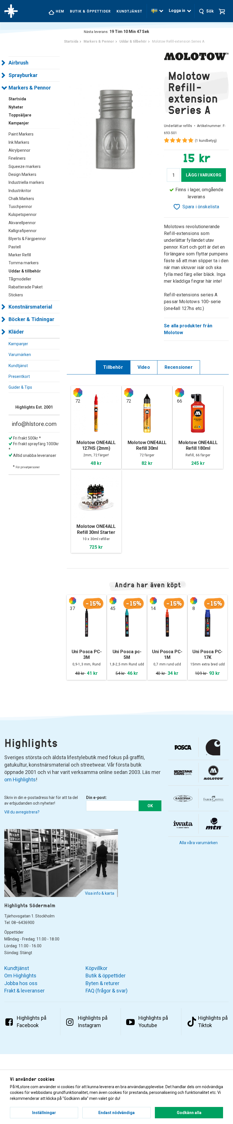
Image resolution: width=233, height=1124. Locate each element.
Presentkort (19, 376)
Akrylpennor (19, 150)
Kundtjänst (129, 11)
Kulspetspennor (23, 214)
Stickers (16, 295)
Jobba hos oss (21, 983)
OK (150, 806)
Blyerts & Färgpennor (27, 238)
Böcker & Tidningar (31, 319)
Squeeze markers (25, 166)
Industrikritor (20, 190)
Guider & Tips (20, 387)
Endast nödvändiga (116, 1112)
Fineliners (17, 158)
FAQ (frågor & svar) (107, 991)
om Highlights (20, 779)
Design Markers (22, 174)
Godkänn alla (189, 1112)
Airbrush (18, 63)
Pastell (15, 247)
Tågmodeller (20, 279)
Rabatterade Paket (26, 287)
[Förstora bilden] (115, 129)
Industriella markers (26, 182)
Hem (59, 11)
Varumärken (20, 354)
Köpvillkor (96, 968)
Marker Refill (20, 255)
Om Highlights (20, 976)
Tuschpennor (20, 206)
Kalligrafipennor (23, 230)
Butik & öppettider (90, 11)
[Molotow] (196, 56)
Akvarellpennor (22, 222)
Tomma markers (24, 263)
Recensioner (179, 367)
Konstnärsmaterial (30, 307)
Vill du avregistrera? (21, 812)
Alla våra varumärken (198, 842)
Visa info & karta (99, 893)
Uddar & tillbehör (25, 271)
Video (144, 367)
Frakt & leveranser (24, 991)
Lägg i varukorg (203, 175)
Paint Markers (21, 134)
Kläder (16, 332)
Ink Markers (19, 142)
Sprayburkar (23, 75)
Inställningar (44, 1112)
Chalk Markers (21, 198)
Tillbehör (113, 367)
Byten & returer (102, 983)
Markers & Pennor (30, 88)
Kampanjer (18, 344)
